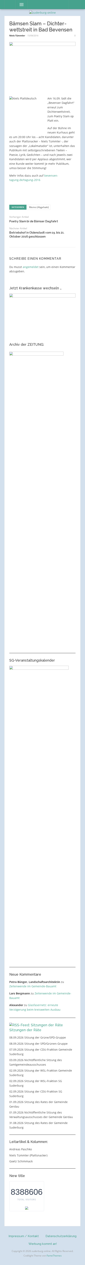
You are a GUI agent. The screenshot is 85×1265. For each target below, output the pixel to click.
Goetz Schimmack (21, 1161)
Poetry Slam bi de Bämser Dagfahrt (33, 221)
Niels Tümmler (17, 35)
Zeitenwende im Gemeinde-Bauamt (32, 986)
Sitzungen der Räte (25, 1030)
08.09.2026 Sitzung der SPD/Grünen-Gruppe (38, 1043)
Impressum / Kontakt (23, 1236)
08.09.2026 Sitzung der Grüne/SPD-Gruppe (37, 1037)
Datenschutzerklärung (60, 1236)
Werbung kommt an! (42, 1244)
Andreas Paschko (20, 1149)
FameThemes (54, 1255)
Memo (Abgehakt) (39, 207)
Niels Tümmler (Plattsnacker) (28, 1155)
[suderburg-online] (42, 12)
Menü (20, 4)
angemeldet (31, 267)
